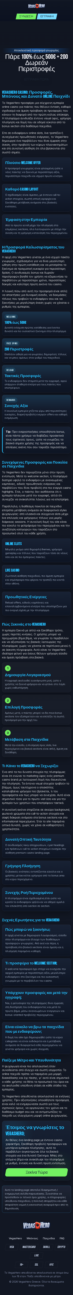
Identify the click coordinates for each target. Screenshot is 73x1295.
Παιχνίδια (49, 1238)
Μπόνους (32, 1238)
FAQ (62, 1238)
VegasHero (15, 1238)
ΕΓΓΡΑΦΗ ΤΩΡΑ (36, 79)
